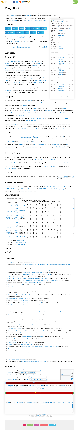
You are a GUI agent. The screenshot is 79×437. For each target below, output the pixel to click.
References (33, 32)
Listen (75, 2)
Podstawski (29, 402)
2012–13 (16, 205)
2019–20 (16, 226)
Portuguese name (12, 15)
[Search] (28, 2)
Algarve (7, 65)
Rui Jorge (48, 404)
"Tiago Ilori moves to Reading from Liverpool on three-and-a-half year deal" (23, 304)
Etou (66, 386)
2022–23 (16, 233)
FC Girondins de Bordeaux (38, 118)
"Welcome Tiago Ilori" (12, 342)
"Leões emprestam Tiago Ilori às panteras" (17, 330)
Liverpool (60, 59)
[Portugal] (72, 411)
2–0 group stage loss (17, 82)
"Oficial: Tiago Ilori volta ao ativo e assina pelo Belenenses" (20, 338)
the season (63, 139)
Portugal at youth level (23, 46)
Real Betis (22, 115)
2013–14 (16, 208)
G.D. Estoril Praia (19, 70)
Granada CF (27, 110)
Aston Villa (61, 66)
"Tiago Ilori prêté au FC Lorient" (14, 328)
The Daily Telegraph (54, 280)
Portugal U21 (61, 90)
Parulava (47, 385)
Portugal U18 (61, 84)
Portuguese (8, 63)
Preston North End (21, 149)
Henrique (68, 402)
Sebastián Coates (37, 159)
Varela (8, 402)
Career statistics (19, 32)
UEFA (14, 379)
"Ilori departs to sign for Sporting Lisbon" (16, 316)
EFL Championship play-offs (20, 242)
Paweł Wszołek (55, 144)
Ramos (33, 404)
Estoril (60, 50)
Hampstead (60, 30)
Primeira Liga (28, 78)
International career (9, 32)
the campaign (48, 110)
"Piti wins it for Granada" (13, 288)
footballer (14, 20)
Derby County (39, 139)
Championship (15, 41)
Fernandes (50, 402)
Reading (60, 68)
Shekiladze (38, 386)
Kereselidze (10, 385)
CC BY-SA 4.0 (39, 415)
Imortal (60, 46)
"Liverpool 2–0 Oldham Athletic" (29, 282)
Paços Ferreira (62, 76)
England (25, 105)
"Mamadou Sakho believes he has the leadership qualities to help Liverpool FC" (38, 346)
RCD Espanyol (30, 113)
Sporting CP (61, 48)
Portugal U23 (61, 92)
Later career (43, 28)
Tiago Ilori (10, 348)
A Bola (41, 336)
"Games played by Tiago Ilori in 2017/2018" (16, 357)
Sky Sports (38, 306)
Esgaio (12, 402)
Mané (38, 404)
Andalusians (10, 113)
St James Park (59, 128)
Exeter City (35, 128)
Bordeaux (61, 63)
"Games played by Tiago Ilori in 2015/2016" (17, 352)
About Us (36, 424)
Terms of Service (44, 424)
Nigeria (29, 191)
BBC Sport (39, 282)
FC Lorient (13, 163)
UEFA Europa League (40, 80)
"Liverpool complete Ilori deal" (14, 276)
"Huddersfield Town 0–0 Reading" (27, 309)
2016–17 (16, 212)
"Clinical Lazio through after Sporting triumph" (33, 272)
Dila (59, 40)
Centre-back (61, 35)
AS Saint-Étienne (30, 120)
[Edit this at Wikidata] (32, 370)
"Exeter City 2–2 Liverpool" (24, 300)
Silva (42, 404)
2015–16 (16, 211)
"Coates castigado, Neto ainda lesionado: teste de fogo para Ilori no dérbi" (23, 324)
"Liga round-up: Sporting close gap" (27, 270)
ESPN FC (24, 286)
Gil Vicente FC (8, 90)
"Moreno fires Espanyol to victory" (15, 286)
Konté (38, 385)
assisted (61, 113)
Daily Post (57, 346)
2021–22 (16, 232)
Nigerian (34, 61)
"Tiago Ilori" (11, 262)
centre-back (28, 20)
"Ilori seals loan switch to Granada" (15, 284)
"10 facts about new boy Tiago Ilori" (16, 268)
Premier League (12, 124)
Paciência (45, 402)
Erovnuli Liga (37, 20)
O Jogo (58, 321)
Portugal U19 (61, 21)
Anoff (15, 386)
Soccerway (16, 348)
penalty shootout (9, 141)
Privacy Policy (53, 424)
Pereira (59, 402)
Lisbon (7, 70)
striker (36, 68)
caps (14, 46)
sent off (21, 144)
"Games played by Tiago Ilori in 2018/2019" (16, 359)
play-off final (35, 141)
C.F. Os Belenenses (63, 176)
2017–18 (16, 221)
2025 (16, 236)
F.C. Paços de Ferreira (50, 166)
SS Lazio (27, 82)
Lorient (61, 72)
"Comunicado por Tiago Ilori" (14, 319)
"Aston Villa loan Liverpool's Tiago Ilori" (16, 298)
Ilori (69, 386)
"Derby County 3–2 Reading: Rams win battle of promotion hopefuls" (22, 306)
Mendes (21, 385)
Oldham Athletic (66, 108)
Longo (43, 388)
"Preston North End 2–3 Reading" (15, 314)
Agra (55, 402)
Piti (64, 113)
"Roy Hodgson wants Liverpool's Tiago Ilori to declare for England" (36, 280)
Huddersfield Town (23, 141)
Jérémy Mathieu (49, 159)
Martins (35, 402)
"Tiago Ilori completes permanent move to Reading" (31, 302)
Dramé (42, 385)
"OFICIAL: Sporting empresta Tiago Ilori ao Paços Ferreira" (32, 332)
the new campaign (39, 144)
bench (35, 108)
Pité (63, 402)
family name (28, 15)
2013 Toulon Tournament (28, 189)
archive (27, 379)
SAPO (72, 324)
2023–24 (16, 235)
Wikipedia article (45, 414)
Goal (68, 294)
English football (60, 147)
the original (49, 270)
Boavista (61, 74)
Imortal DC (36, 65)
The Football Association (45, 103)
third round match (22, 128)
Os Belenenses (9, 235)
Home (24, 424)
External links (40, 32)
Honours (27, 32)
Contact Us (30, 424)
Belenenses (61, 79)
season (37, 124)
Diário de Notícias (10, 362)
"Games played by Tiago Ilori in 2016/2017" (16, 355)
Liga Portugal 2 (22, 235)
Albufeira (39, 63)
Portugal (15, 186)
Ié (25, 402)
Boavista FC (65, 163)
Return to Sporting (35, 28)
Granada (61, 61)
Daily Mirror (45, 278)
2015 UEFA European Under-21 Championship (51, 189)
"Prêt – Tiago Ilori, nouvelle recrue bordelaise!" (18, 291)
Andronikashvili (32, 385)
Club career (7, 28)
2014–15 (16, 210)
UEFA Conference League (20, 244)
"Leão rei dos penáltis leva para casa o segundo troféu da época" (34, 361)
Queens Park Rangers (31, 147)
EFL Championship (25, 136)
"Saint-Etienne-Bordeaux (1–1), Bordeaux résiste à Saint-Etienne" (21, 294)
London (18, 61)
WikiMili (4, 2)
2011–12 (16, 204)
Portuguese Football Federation (26, 344)
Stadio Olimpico (37, 82)
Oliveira (39, 402)
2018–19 (16, 222)
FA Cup (52, 108)
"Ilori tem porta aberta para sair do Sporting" (30, 321)
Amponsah (63, 385)
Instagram (25, 342)
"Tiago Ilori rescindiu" (27, 336)
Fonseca (28, 404)
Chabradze (36, 388)
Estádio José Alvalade (10, 168)
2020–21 (16, 228)
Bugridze (26, 386)
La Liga (34, 110)
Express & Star (27, 298)
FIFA (14, 377)
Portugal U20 (61, 88)
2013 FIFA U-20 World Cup (11, 189)
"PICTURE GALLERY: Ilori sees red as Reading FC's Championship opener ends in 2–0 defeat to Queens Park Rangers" (45, 311)
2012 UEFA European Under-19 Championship (57, 186)
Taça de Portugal (11, 255)
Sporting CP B (61, 57)
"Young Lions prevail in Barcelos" (28, 274)
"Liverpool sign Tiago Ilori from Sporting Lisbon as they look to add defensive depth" (25, 278)
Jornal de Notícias (44, 330)
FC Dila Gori (49, 179)
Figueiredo (21, 402)
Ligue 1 (66, 118)
